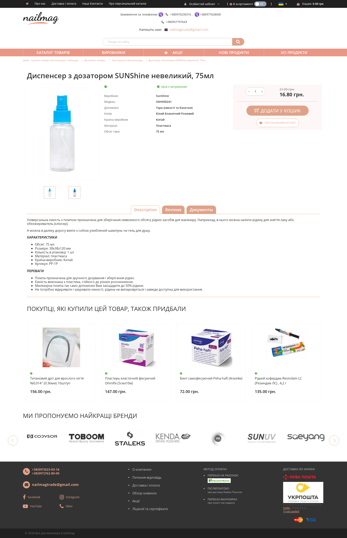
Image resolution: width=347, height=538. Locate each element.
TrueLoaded (291, 511)
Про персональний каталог (128, 3)
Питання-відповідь (146, 477)
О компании (141, 469)
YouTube (36, 506)
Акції (177, 52)
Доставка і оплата (64, 3)
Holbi (286, 508)
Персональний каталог (280, 122)
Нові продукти (234, 52)
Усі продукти (294, 52)
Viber (69, 506)
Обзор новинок (144, 493)
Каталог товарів (53, 52)
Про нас (40, 3)
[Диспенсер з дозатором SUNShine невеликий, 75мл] (49, 192)
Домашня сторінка (27, 3)
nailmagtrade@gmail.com (188, 29)
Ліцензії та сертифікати (150, 509)
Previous (13, 440)
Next (334, 440)
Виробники (113, 52)
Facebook (34, 497)
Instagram (73, 497)
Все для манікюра (47, 533)
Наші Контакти (92, 3)
